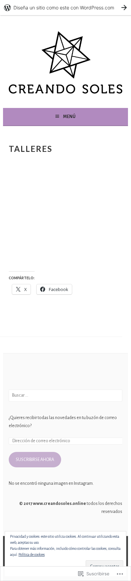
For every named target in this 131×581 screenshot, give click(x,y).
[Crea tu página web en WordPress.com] (65, 7)
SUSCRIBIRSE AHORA (35, 459)
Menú (69, 116)
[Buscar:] (65, 395)
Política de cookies (31, 555)
